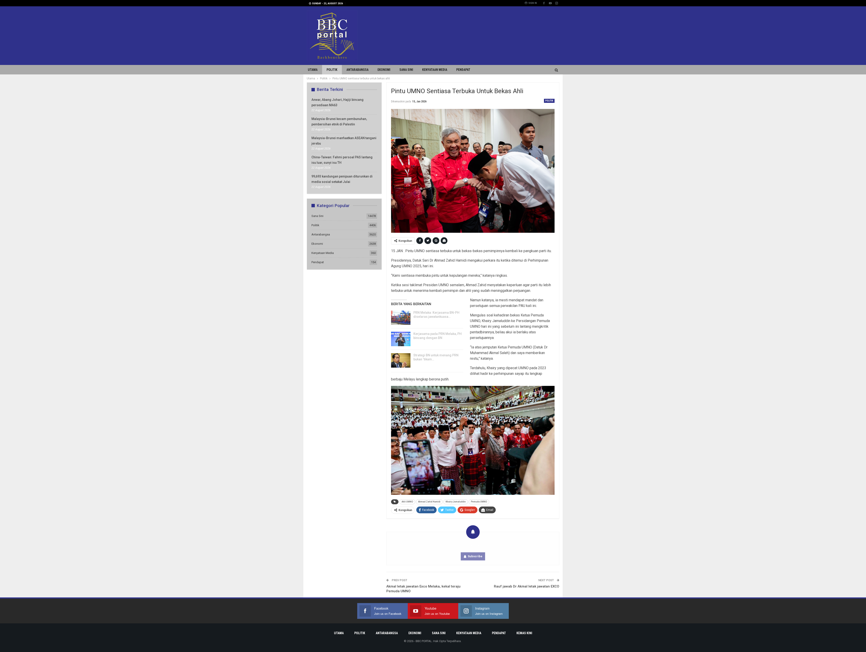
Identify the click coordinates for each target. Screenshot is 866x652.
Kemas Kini (524, 633)
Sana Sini (406, 69)
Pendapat (463, 69)
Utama (313, 69)
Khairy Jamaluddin (456, 501)
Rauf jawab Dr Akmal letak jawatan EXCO (526, 586)
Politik (332, 69)
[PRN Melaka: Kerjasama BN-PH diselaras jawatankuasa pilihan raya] (400, 318)
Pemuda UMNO (479, 501)
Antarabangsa (357, 69)
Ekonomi (384, 69)
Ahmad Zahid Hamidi (429, 501)
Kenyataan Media (434, 69)
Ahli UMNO (407, 501)
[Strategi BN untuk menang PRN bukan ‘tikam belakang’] (400, 360)
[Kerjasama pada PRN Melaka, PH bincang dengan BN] (400, 339)
